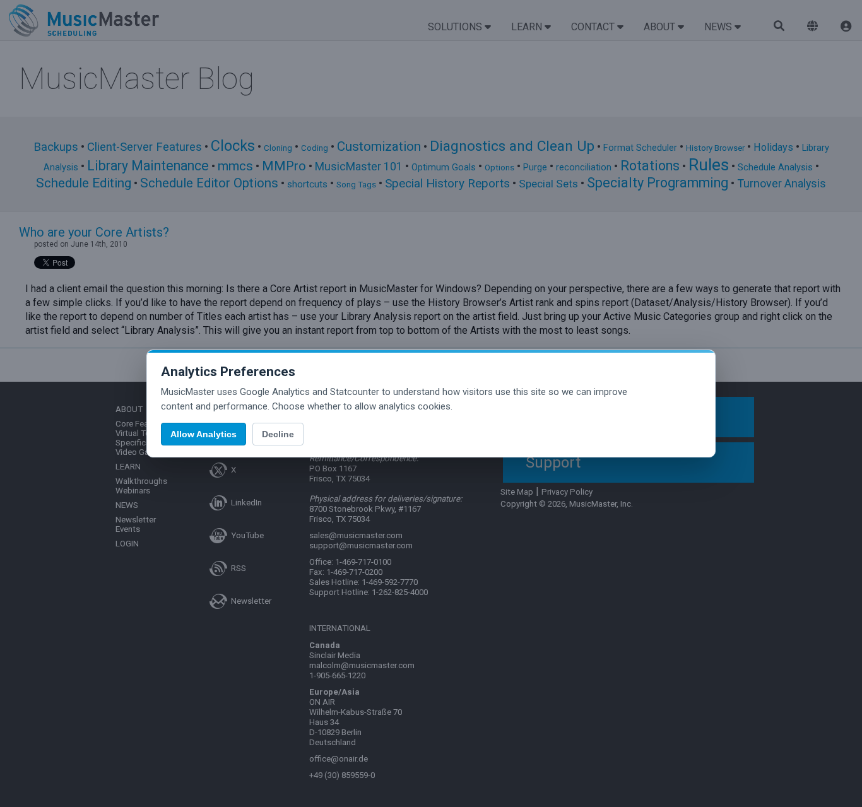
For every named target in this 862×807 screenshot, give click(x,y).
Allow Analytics (203, 434)
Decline (278, 434)
